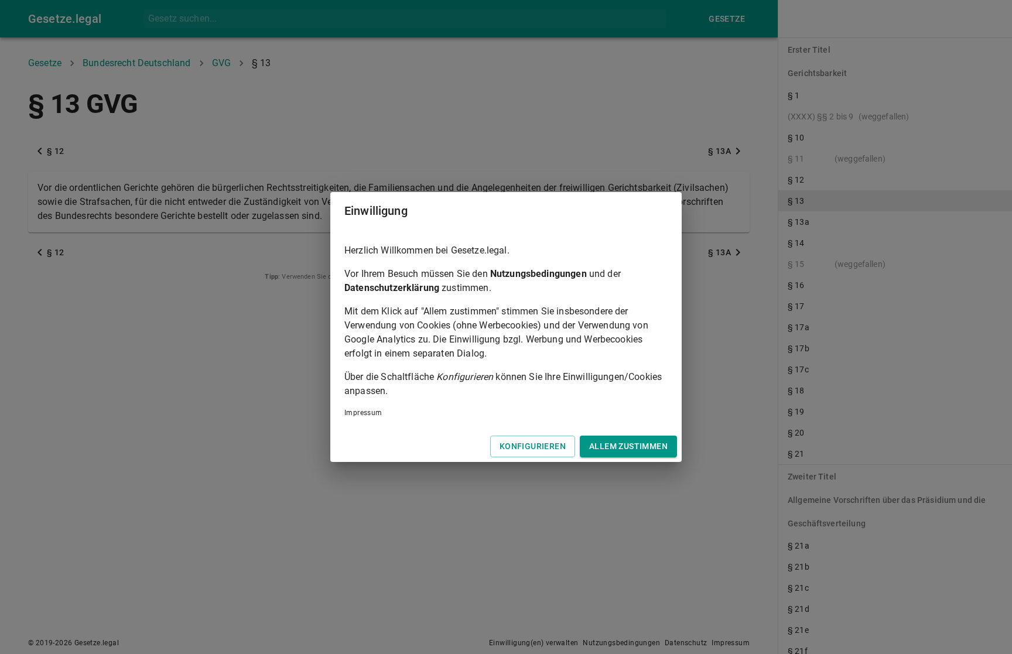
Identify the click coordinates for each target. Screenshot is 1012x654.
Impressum (363, 413)
